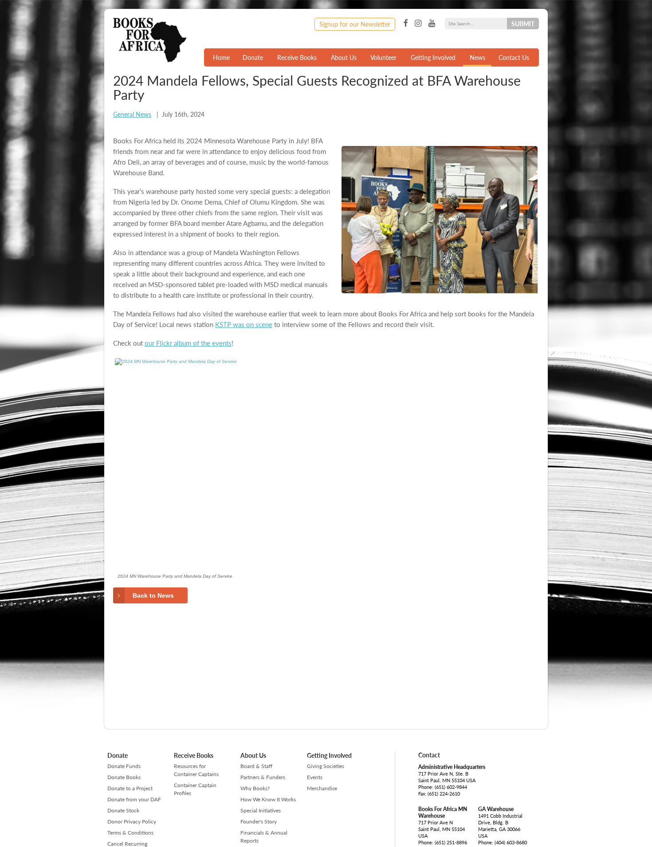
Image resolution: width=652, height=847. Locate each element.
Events (314, 777)
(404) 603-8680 (511, 842)
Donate (253, 57)
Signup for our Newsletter (354, 24)
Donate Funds (124, 766)
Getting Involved (433, 57)
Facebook (405, 23)
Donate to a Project (130, 788)
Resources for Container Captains (196, 770)
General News (132, 114)
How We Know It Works (268, 799)
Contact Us (514, 57)
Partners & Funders (262, 777)
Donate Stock (123, 810)
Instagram (418, 23)
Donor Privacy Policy (131, 821)
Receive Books (297, 57)
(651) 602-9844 (451, 787)
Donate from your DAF (134, 799)
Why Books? (255, 788)
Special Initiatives (260, 810)
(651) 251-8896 (451, 842)
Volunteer (383, 57)
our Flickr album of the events (188, 342)
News (477, 57)
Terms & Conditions (130, 832)
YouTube (432, 23)
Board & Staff (256, 766)
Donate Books (124, 777)
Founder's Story (258, 821)
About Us (344, 57)
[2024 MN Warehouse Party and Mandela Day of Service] (255, 463)
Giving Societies (325, 766)
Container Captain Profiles (195, 789)
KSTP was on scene (243, 324)
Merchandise (322, 788)
